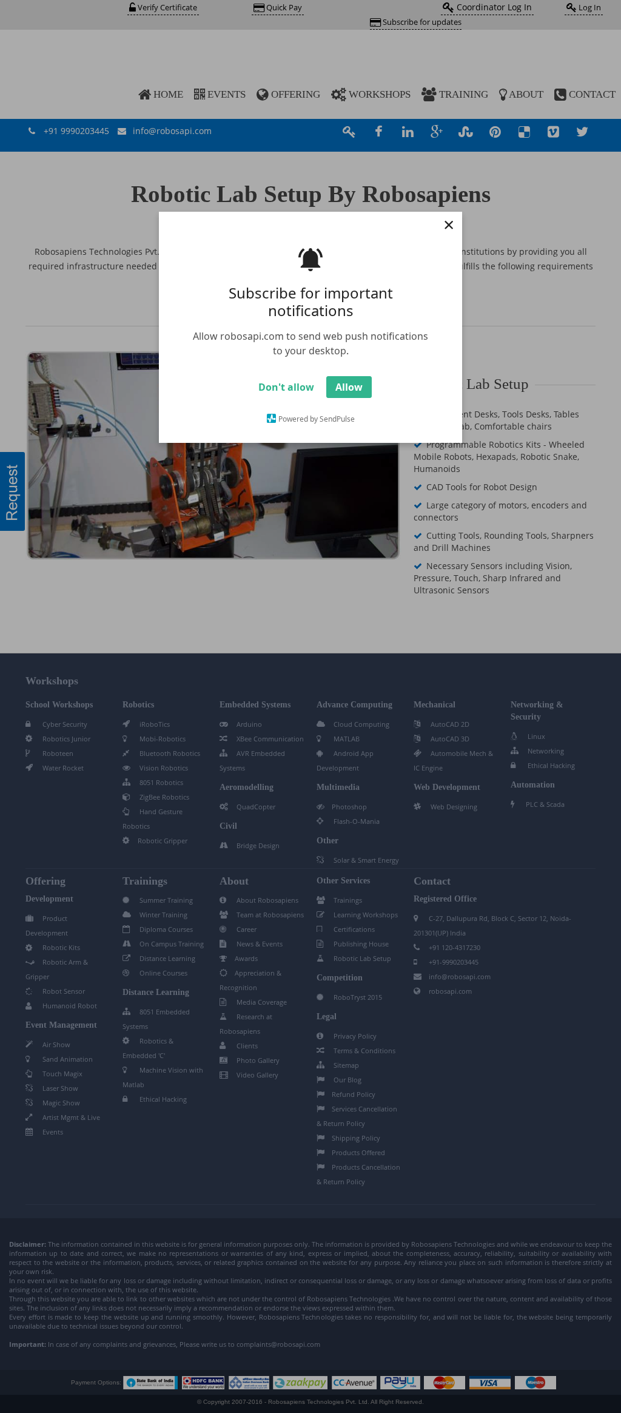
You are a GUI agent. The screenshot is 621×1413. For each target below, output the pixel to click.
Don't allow (286, 387)
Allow (349, 387)
